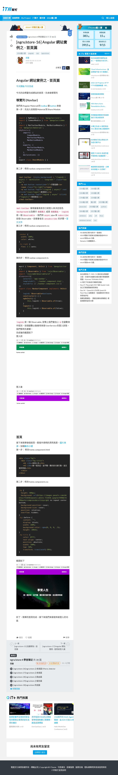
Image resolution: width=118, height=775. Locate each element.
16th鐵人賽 (95, 189)
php (90, 216)
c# (96, 216)
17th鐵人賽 (84, 198)
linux (101, 216)
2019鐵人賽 (103, 202)
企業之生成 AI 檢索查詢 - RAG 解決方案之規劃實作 (100, 127)
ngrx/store (45, 53)
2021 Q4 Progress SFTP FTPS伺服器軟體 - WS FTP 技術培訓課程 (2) (100, 84)
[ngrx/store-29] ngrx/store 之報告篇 (27, 681)
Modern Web (22, 37)
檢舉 (67, 637)
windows (83, 216)
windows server (85, 220)
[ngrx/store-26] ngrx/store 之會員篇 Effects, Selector (34, 669)
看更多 (107, 54)
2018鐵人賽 (21, 53)
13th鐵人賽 (84, 193)
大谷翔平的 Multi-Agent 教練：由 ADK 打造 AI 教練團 (64, 720)
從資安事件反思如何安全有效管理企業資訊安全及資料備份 (19, 720)
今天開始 (20, 86)
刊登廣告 (61, 767)
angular (31, 53)
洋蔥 (27, 58)
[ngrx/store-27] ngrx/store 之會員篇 (27, 673)
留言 (21, 637)
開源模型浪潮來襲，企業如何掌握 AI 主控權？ (100, 168)
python (103, 207)
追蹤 (30, 637)
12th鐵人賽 (95, 198)
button (53, 106)
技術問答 (16, 18)
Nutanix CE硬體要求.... (88, 241)
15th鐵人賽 (84, 189)
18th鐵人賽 (84, 211)
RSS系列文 (42, 663)
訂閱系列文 (55, 663)
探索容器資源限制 (97, 94)
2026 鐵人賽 (52, 18)
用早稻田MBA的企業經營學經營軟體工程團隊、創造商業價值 (42, 720)
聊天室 (42, 18)
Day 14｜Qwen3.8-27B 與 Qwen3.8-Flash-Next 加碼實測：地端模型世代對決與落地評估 (94, 292)
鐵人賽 (93, 202)
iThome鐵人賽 (95, 27)
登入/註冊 (110, 18)
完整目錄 (16, 689)
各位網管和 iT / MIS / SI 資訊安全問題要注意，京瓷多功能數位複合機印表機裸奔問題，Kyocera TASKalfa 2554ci (94, 276)
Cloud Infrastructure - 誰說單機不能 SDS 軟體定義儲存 (100, 70)
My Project (26, 18)
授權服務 (70, 767)
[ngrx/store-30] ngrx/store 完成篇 (26, 685)
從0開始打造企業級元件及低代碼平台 (99, 141)
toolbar (44, 106)
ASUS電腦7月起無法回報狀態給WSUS (94, 235)
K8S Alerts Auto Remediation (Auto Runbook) (98, 105)
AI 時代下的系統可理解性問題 (91, 282)
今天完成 (29, 86)
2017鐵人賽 (95, 211)
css (95, 220)
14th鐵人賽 (95, 193)
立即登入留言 (40, 752)
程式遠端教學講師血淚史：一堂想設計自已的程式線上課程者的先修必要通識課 (100, 59)
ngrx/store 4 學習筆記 (37, 37)
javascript (83, 207)
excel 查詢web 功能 (87, 238)
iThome (53, 767)
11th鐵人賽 (84, 202)
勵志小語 (29, 446)
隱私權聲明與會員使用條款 (95, 767)
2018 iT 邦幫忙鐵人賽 (34, 27)
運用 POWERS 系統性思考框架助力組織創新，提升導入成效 (100, 154)
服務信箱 (79, 767)
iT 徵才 (35, 18)
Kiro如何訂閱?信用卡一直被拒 (91, 233)
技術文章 (7, 18)
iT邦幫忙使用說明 (58, 770)
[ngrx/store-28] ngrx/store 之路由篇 (27, 677)
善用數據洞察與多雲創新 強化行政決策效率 (100, 116)
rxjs (37, 53)
